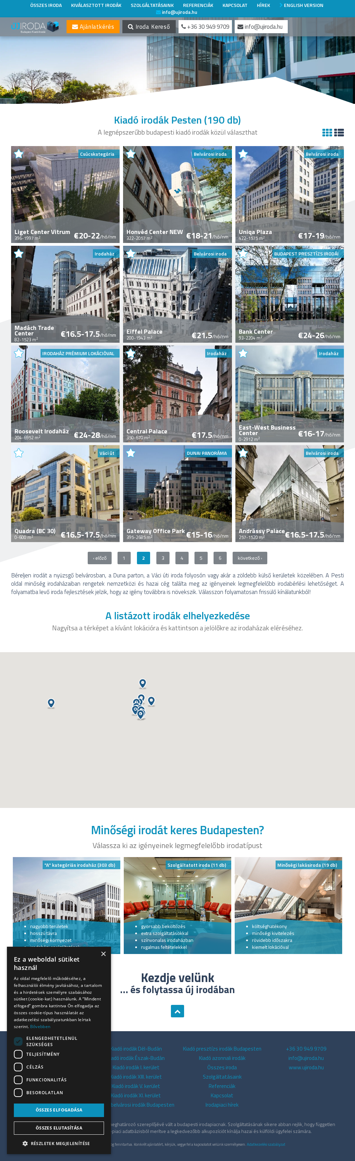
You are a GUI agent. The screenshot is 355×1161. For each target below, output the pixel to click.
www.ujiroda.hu (306, 1067)
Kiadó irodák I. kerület (136, 1067)
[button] (151, 701)
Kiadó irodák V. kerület (136, 1086)
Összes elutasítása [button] (59, 1128)
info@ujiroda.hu (179, 12)
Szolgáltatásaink (152, 5)
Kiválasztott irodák (96, 5)
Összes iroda (46, 5)
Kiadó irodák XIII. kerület (136, 1077)
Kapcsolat (235, 5)
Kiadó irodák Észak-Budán (136, 1058)
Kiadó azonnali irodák (222, 1058)
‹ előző (99, 557)
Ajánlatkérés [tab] (96, 26)
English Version (303, 5)
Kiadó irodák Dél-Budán (136, 1049)
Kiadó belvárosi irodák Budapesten (136, 1105)
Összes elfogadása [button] (59, 1110)
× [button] (103, 954)
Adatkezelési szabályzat (266, 1144)
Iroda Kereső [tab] (152, 26)
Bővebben (40, 1026)
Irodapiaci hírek (222, 1105)
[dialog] (59, 1050)
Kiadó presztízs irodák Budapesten (222, 1049)
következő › (250, 557)
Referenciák (198, 5)
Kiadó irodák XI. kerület (136, 1095)
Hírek (263, 5)
